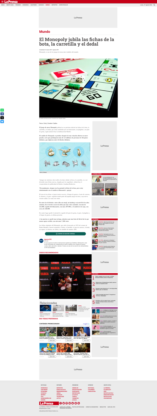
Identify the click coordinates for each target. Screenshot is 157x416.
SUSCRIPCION (108, 398)
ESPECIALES (75, 391)
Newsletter (103, 407)
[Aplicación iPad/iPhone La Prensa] (72, 403)
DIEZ (105, 391)
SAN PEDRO (44, 389)
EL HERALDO (107, 389)
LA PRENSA (107, 388)
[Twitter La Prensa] (63, 403)
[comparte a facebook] (2, 113)
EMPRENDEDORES (62, 391)
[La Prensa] (46, 403)
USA (42, 396)
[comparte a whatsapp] (2, 110)
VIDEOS (74, 396)
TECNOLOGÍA (60, 396)
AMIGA (59, 393)
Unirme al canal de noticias (66, 233)
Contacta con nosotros (92, 407)
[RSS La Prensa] (78, 403)
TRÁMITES (75, 398)
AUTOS (59, 398)
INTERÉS (59, 385)
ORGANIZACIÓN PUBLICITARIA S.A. (48, 411)
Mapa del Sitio (111, 407)
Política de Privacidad (78, 407)
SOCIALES (59, 395)
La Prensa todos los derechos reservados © (48, 407)
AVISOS (74, 400)
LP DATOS (75, 395)
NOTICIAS (43, 385)
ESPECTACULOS (61, 389)
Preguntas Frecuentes (66, 408)
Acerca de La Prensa (65, 407)
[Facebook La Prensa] (60, 403)
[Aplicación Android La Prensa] (75, 403)
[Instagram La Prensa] (66, 403)
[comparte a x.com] (2, 117)
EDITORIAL (91, 388)
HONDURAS (44, 388)
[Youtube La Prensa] (69, 403)
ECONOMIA (44, 391)
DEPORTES (60, 388)
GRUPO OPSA (107, 385)
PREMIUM (75, 385)
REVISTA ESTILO (108, 393)
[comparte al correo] (2, 121)
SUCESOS (43, 393)
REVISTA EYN (108, 396)
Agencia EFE (56, 49)
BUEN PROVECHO (109, 395)
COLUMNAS (91, 389)
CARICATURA (92, 391)
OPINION (90, 385)
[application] (65, 276)
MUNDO (43, 395)
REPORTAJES (76, 393)
